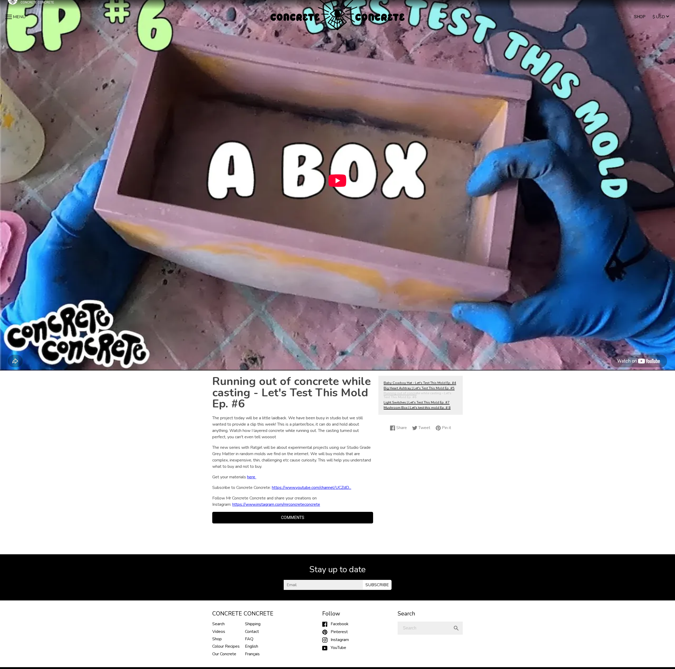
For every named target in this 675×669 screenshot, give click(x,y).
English (251, 646)
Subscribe (377, 585)
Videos (218, 631)
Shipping (253, 624)
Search (218, 624)
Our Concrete (224, 654)
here (251, 477)
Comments (292, 517)
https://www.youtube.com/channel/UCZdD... (311, 487)
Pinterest (337, 632)
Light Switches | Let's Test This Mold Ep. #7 (417, 402)
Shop (639, 16)
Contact (252, 631)
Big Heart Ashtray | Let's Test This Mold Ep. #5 (419, 388)
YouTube (336, 648)
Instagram (338, 640)
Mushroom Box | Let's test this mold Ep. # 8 (417, 407)
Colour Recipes (226, 646)
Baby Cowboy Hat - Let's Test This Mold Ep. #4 (420, 383)
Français (252, 654)
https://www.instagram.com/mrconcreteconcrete (276, 504)
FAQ (249, 639)
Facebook (338, 624)
